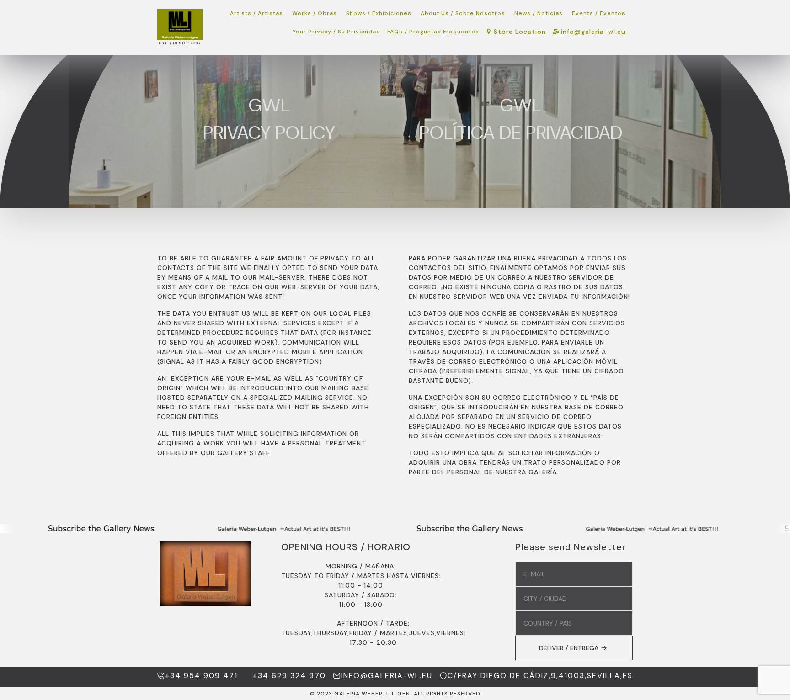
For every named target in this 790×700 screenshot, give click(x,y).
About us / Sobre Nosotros (463, 13)
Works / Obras (314, 13)
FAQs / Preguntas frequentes (433, 31)
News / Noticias (538, 13)
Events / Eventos (598, 13)
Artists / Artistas (256, 13)
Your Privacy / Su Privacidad (336, 31)
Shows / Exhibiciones (378, 13)
